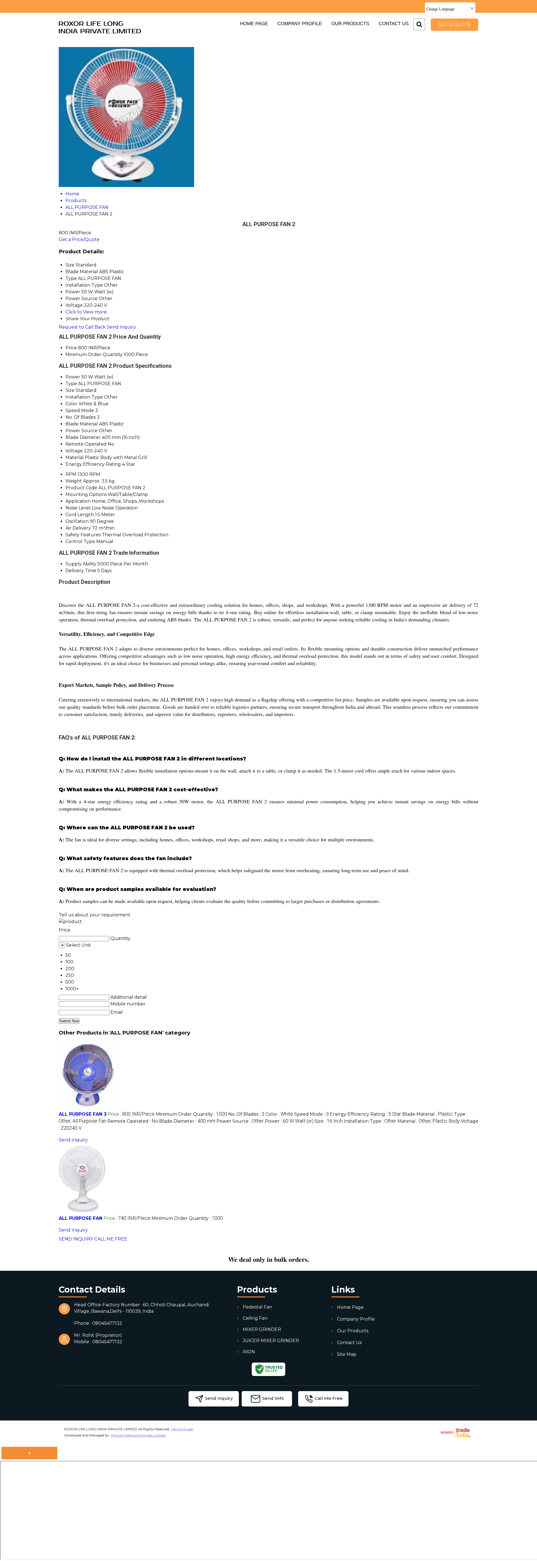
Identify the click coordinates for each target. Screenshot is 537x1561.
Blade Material (81, 424)
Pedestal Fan (257, 1307)
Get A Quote (454, 24)
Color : (279, 1114)
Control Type (80, 541)
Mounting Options (86, 494)
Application (78, 501)
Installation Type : (370, 1121)
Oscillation (77, 521)
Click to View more (86, 312)
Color (71, 403)
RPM (70, 474)
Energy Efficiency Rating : (365, 1114)
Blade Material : (427, 1114)
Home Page (254, 23)
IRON (249, 1351)
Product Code (81, 487)
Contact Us (394, 23)
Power (72, 377)
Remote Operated (86, 444)
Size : (329, 1121)
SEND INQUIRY (76, 1239)
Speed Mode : (311, 1114)
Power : (289, 1121)
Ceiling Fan (255, 1318)
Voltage (74, 450)
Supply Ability (80, 564)
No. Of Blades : (246, 1114)
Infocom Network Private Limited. (138, 1435)
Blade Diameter (83, 437)
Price (71, 347)
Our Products (350, 23)
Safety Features (83, 534)
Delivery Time (80, 570)
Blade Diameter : (187, 1121)
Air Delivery (78, 528)
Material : (428, 1121)
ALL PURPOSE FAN (80, 1218)
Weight (73, 481)
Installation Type (84, 397)
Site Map (346, 1354)
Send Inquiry (121, 327)
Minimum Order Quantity (94, 354)
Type (71, 383)
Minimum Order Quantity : (191, 1114)
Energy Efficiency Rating (93, 464)
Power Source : (240, 1121)
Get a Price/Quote (79, 239)
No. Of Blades (80, 417)
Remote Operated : (132, 1121)
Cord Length (79, 514)
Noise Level (78, 508)
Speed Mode (79, 410)
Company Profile (299, 23)
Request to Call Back (82, 327)
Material (74, 457)
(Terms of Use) (182, 1429)
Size (69, 390)
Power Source (81, 430)
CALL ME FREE (110, 1239)
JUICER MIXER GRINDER (271, 1340)
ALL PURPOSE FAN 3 (83, 1114)
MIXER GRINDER (262, 1329)
